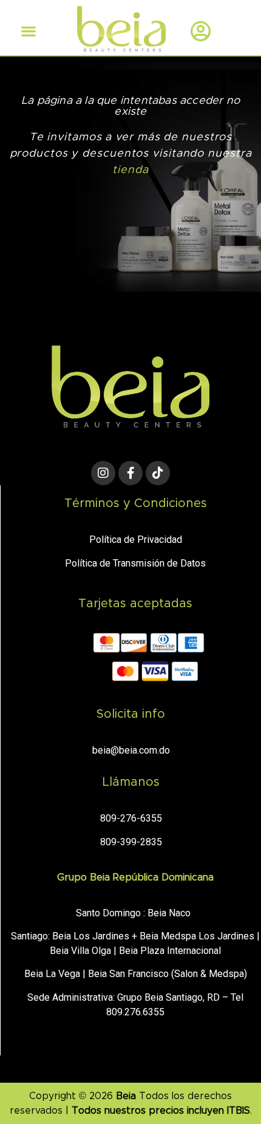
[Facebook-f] (130, 473)
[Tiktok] (158, 473)
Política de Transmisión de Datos (135, 563)
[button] (28, 31)
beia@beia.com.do (131, 750)
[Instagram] (103, 473)
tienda (130, 170)
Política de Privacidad (135, 539)
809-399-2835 (131, 842)
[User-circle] (201, 31)
